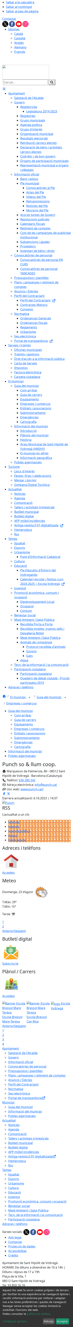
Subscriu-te (10, 963)
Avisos (12, 835)
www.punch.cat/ (32, 789)
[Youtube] (19, 24)
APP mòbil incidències (23, 1152)
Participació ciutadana (24, 1219)
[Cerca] (51, 82)
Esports (13, 1179)
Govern (13, 1057)
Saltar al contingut (19, 7)
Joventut (14, 1197)
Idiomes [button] (14, 29)
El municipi (18, 697)
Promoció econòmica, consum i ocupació (37, 1201)
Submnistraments (27, 738)
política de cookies (38, 1314)
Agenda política (19, 831)
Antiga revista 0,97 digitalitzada (30, 1156)
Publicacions (17, 840)
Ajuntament (10, 1048)
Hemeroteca (17, 1161)
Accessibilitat (17, 1251)
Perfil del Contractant (23, 1084)
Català (18, 34)
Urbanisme (16, 1183)
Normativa (15, 1089)
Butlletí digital (18, 1147)
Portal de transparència (25, 1098)
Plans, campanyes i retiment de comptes (37, 1075)
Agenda (13, 826)
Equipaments (23, 724)
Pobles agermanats (22, 756)
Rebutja (49, 1321)
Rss (10, 1165)
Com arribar (22, 715)
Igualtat (13, 1174)
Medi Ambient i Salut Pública (28, 1210)
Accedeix (8, 873)
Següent (20, 931)
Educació (14, 1192)
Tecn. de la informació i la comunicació (35, 1215)
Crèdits (13, 1255)
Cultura (13, 1188)
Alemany (20, 47)
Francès (19, 52)
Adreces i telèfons (15, 1224)
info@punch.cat (46, 785)
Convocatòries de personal (27, 1066)
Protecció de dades (21, 1246)
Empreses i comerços (21, 703)
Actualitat (9, 1120)
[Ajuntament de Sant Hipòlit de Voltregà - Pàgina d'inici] (25, 72)
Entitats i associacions (29, 733)
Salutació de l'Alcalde (23, 1053)
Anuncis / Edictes (20, 1080)
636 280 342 (27, 780)
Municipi (8, 1102)
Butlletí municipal (20, 1143)
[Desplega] (29, 697)
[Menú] (4, 89)
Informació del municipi (25, 751)
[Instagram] (25, 24)
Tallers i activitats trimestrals (28, 1138)
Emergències (23, 742)
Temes (6, 1170)
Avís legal (14, 1237)
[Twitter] (5, 24)
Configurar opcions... (16, 1321)
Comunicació (17, 1134)
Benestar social (19, 1206)
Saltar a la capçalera (20, 2)
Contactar (9, 19)
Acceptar (62, 1321)
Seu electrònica (19, 1093)
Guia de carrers (25, 720)
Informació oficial (20, 1062)
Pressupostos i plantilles (25, 1071)
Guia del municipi (49, 697)
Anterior (8, 931)
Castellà (19, 38)
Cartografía (22, 747)
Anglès (19, 43)
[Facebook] (12, 24)
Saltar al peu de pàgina (22, 11)
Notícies (14, 822)
